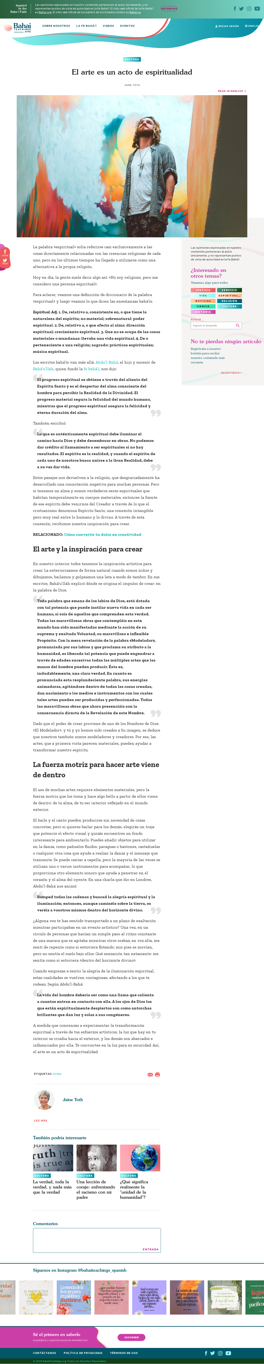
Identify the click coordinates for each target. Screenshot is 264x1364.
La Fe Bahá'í (86, 26)
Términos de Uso (124, 1353)
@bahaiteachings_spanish (102, 1270)
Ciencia (203, 306)
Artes (57, 1074)
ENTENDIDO (169, 9)
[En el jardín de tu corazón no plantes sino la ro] (226, 1297)
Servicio (229, 290)
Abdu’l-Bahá (106, 362)
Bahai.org (45, 12)
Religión (229, 301)
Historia (203, 312)
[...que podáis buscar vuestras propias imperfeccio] (113, 1297)
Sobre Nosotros (56, 26)
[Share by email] (151, 1074)
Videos (108, 26)
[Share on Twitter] (5, 260)
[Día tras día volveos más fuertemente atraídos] (151, 1297)
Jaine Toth (73, 1099)
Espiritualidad (230, 295)
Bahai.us (135, 12)
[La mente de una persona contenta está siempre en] (189, 1297)
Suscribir (131, 1337)
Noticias (203, 301)
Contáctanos (44, 1353)
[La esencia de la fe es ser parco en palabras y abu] (74, 1297)
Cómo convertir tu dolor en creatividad (102, 534)
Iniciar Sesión (228, 26)
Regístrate (230, 373)
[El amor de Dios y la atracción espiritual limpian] (36, 1297)
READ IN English (230, 91)
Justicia (203, 290)
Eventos (127, 26)
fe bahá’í (91, 368)
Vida (203, 295)
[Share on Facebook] (5, 251)
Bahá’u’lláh (43, 368)
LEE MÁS (41, 1120)
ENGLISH (254, 26)
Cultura (132, 59)
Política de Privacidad (83, 1353)
